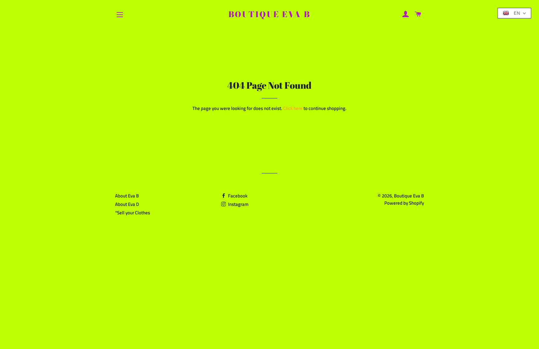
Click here (293, 108)
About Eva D (127, 204)
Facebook (237, 195)
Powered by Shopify (404, 203)
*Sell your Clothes (132, 212)
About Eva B (127, 195)
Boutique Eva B (269, 14)
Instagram (238, 204)
